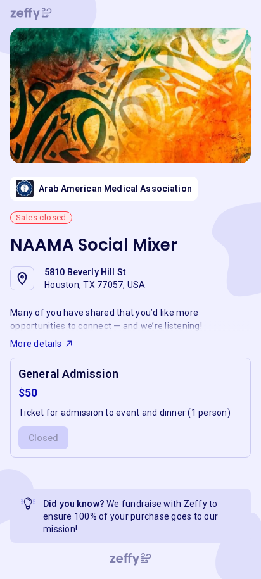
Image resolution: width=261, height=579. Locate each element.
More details (35, 344)
